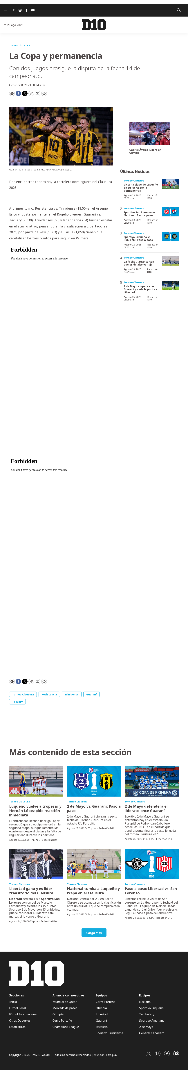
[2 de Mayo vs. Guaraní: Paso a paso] (94, 781)
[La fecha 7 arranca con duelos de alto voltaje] (170, 261)
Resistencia (49, 694)
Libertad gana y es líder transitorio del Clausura (31, 890)
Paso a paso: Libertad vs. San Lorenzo (151, 890)
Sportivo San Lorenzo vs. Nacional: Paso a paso (140, 214)
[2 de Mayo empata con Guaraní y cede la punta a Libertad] (170, 285)
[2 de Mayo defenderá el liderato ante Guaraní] (152, 781)
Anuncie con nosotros (68, 995)
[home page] (94, 24)
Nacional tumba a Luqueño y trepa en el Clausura (93, 890)
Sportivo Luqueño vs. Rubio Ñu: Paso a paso (138, 238)
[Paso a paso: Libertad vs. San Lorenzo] (152, 864)
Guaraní (91, 694)
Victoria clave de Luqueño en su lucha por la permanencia (141, 188)
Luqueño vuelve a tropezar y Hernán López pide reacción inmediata (35, 811)
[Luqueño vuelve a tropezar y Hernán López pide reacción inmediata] (36, 781)
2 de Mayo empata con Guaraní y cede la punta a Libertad (141, 289)
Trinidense (72, 694)
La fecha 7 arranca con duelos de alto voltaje (139, 263)
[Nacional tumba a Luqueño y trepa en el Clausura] (94, 864)
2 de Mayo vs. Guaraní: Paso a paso (94, 808)
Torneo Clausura (19, 45)
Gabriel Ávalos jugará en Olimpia (145, 151)
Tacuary (17, 702)
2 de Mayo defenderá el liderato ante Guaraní (146, 808)
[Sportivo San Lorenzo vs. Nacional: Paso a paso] (170, 211)
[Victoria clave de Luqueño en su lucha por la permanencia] (170, 184)
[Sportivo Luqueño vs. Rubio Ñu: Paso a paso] (170, 236)
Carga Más (94, 933)
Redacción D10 (152, 197)
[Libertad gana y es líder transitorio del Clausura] (36, 864)
